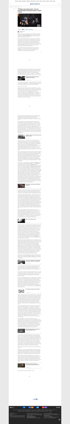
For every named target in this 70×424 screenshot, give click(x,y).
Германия (32, 164)
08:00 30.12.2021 (12, 6)
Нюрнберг (36, 162)
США (24, 370)
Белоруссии (29, 255)
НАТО (40, 170)
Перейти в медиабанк (26, 27)
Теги (56, 409)
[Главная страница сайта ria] (35, 4)
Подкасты (50, 409)
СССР (21, 181)
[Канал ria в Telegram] (37, 407)
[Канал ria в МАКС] (24, 407)
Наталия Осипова (22, 31)
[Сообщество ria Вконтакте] (29, 407)
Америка (31, 163)
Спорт (31, 409)
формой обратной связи (47, 415)
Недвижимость (39, 409)
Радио (48, 409)
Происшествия (27, 409)
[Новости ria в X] (40, 407)
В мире (19, 370)
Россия (33, 370)
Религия (43, 409)
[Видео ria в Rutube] (35, 407)
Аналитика (22, 370)
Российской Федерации (26, 34)
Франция (32, 166)
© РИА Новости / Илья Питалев (21, 27)
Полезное (53, 409)
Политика (14, 409)
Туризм (45, 409)
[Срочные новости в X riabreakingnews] (43, 407)
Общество (17, 409)
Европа (37, 285)
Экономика (21, 409)
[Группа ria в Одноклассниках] (32, 407)
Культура (35, 409)
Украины (33, 255)
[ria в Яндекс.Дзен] (27, 407)
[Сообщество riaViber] (45, 407)
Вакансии (11, 414)
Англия (35, 166)
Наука (33, 409)
